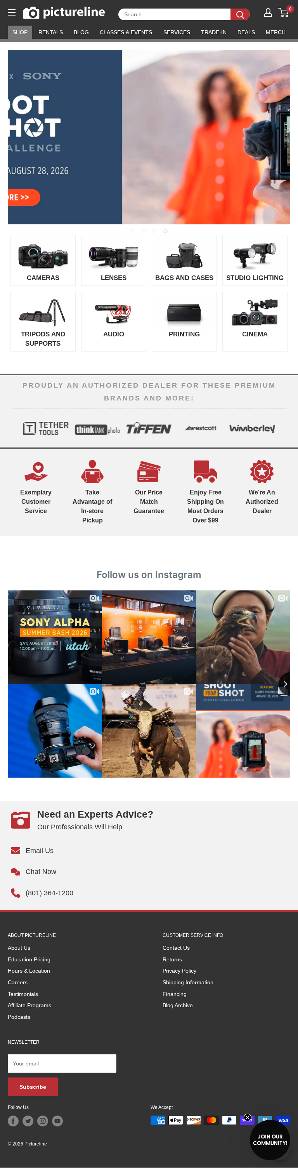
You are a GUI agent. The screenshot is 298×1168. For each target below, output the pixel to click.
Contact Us (176, 948)
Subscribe (32, 1087)
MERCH (276, 32)
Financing (175, 994)
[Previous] (18, 428)
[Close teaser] (247, 1117)
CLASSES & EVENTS (126, 32)
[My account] (268, 12)
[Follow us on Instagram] (42, 1121)
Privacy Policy (179, 971)
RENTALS (50, 32)
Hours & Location (29, 971)
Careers (18, 982)
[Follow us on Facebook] (13, 1121)
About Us (19, 948)
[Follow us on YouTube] (57, 1121)
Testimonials (23, 994)
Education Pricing (29, 959)
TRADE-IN (214, 32)
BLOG (81, 32)
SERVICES (176, 32)
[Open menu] (12, 12)
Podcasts (19, 1017)
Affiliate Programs (29, 1005)
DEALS (246, 32)
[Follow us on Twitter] (28, 1121)
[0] (284, 12)
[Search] (240, 14)
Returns (172, 959)
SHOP (20, 32)
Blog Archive (178, 1005)
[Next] (280, 428)
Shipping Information (188, 982)
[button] (270, 1140)
